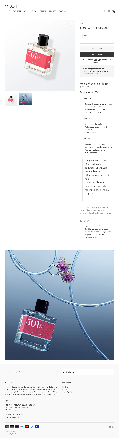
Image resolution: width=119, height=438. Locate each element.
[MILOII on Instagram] (113, 426)
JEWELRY (62, 11)
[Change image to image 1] (11, 99)
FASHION (17, 11)
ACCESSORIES (30, 11)
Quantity (83, 35)
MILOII (19, 431)
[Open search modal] (105, 11)
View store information (90, 74)
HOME (7, 11)
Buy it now (97, 54)
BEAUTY (52, 11)
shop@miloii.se (90, 237)
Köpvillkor (65, 387)
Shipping (97, 59)
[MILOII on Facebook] (110, 426)
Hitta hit (64, 389)
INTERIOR (42, 11)
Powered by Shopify (11, 434)
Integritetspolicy (67, 392)
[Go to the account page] (109, 11)
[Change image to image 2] (25, 99)
